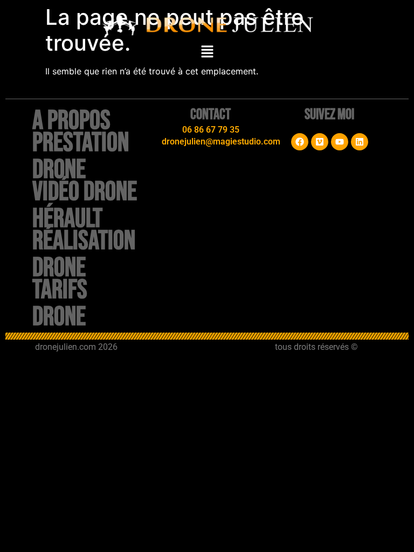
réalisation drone (83, 254)
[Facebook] (299, 141)
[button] (207, 52)
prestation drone (80, 156)
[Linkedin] (359, 141)
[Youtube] (339, 141)
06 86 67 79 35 (210, 130)
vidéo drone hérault (84, 205)
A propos (71, 121)
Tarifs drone (59, 303)
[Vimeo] (319, 141)
